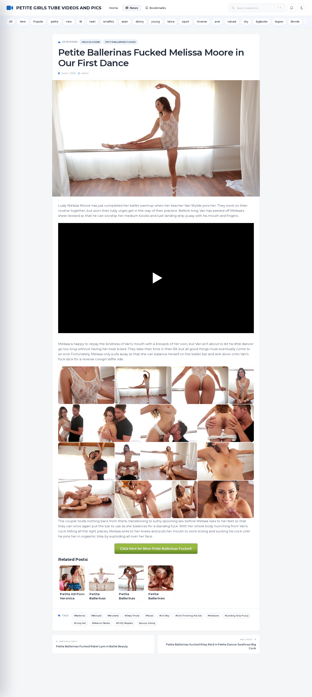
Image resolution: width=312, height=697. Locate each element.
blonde (295, 21)
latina (170, 21)
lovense (202, 21)
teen (93, 21)
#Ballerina (79, 615)
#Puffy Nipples (124, 623)
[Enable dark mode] (302, 8)
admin (85, 73)
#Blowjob (96, 615)
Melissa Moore (91, 42)
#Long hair (80, 623)
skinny (140, 21)
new (69, 21)
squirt (185, 21)
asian (125, 21)
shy (246, 21)
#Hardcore (213, 615)
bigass (279, 21)
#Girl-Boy (164, 615)
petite (54, 21)
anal (217, 21)
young (155, 21)
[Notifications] (291, 8)
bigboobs (261, 21)
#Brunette (113, 615)
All (10, 21)
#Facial (149, 615)
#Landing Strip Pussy (237, 615)
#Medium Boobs (101, 623)
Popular (38, 21)
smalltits (108, 21)
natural (232, 21)
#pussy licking (147, 623)
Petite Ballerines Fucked (120, 42)
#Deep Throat (132, 615)
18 (80, 21)
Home (113, 8)
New (23, 21)
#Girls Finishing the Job (189, 615)
